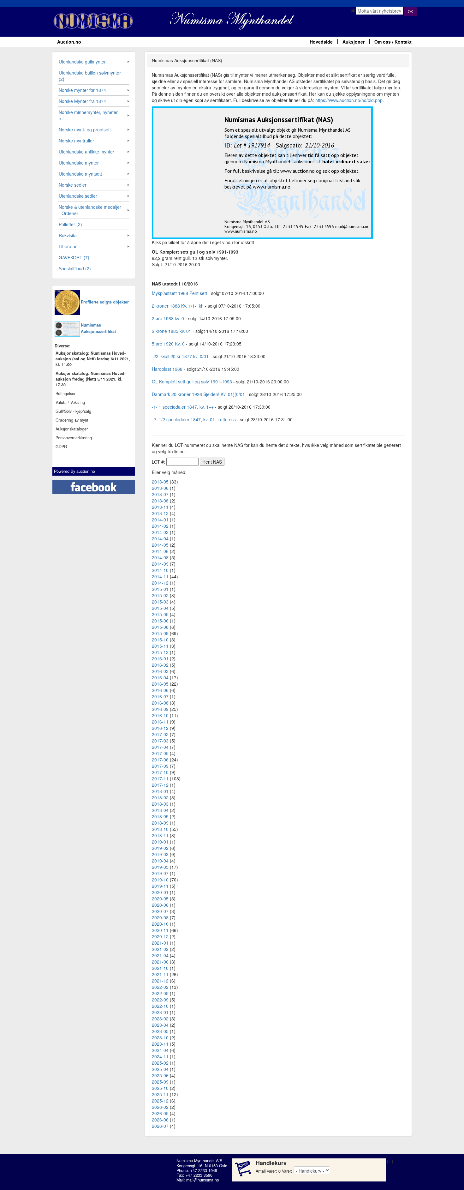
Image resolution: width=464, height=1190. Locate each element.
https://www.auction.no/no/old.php (349, 100)
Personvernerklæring (74, 438)
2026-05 (160, 1113)
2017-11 (160, 778)
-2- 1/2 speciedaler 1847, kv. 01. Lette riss (194, 419)
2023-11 (160, 1044)
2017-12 (160, 785)
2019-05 (160, 867)
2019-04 (160, 860)
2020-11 (160, 930)
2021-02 (160, 949)
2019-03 (160, 854)
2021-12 (160, 980)
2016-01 (160, 658)
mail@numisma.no (202, 1180)
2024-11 (160, 1056)
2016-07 (160, 696)
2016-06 (160, 690)
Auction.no (69, 41)
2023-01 (160, 1012)
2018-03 (160, 804)
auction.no (85, 471)
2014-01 (160, 519)
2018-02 (160, 797)
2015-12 (160, 652)
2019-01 (160, 841)
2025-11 (160, 1094)
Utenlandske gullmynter (82, 61)
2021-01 (160, 943)
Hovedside (321, 41)
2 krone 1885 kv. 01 (171, 331)
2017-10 (160, 772)
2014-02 (160, 526)
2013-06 (160, 488)
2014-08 (160, 557)
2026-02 (160, 1107)
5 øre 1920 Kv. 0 (168, 343)
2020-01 (160, 892)
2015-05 (160, 614)
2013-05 (160, 481)
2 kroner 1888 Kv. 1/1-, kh (178, 306)
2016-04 (160, 677)
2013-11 (160, 507)
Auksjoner (353, 41)
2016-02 (160, 665)
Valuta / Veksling (70, 402)
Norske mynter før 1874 (82, 90)
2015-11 (160, 646)
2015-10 (160, 639)
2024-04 (160, 1050)
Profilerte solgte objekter (105, 302)
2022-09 (160, 999)
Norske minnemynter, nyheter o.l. (88, 115)
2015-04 (160, 608)
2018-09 (160, 823)
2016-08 (160, 703)
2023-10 (160, 1037)
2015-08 (160, 627)
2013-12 (160, 513)
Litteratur (68, 246)
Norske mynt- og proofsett (85, 129)
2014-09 (160, 564)
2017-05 (160, 753)
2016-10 (160, 715)
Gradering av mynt (72, 420)
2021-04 (160, 955)
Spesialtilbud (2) (75, 268)
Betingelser (65, 393)
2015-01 (160, 589)
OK (410, 11)
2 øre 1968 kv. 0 (168, 318)
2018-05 (160, 816)
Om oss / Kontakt (393, 41)
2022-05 (160, 993)
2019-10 (160, 879)
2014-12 (160, 583)
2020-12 (160, 936)
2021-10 (160, 968)
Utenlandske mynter (79, 162)
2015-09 (160, 633)
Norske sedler (72, 185)
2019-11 (160, 886)
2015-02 (160, 595)
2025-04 (160, 1069)
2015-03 (160, 601)
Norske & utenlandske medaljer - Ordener (90, 210)
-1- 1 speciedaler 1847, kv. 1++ (183, 407)
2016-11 (160, 721)
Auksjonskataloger (72, 429)
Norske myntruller (76, 140)
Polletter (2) (70, 224)
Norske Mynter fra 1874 (82, 101)
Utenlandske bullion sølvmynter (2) (90, 75)
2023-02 (160, 1018)
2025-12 (160, 1100)
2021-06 (160, 962)
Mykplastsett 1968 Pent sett (179, 293)
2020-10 (160, 924)
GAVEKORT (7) (74, 257)
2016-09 (160, 709)
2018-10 (160, 829)
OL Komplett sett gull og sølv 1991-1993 (192, 381)
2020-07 (160, 911)
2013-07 (160, 494)
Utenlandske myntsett (80, 174)
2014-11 (160, 576)
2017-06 (160, 759)
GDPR (61, 446)
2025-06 (160, 1075)
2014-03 (160, 532)
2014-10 (160, 570)
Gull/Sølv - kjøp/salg (73, 411)
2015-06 (160, 620)
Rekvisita (68, 235)
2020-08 (160, 917)
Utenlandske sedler (78, 196)
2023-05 (160, 1031)
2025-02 (160, 1063)
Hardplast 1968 (167, 369)
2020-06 (160, 905)
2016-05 (160, 684)
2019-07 (160, 873)
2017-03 (160, 740)
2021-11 (160, 974)
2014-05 (160, 545)
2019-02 (160, 848)
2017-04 (160, 747)
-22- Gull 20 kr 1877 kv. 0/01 (180, 356)
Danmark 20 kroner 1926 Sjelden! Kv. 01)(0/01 (198, 394)
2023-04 (160, 1025)
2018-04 (160, 810)
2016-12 (160, 728)
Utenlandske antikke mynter (86, 151)
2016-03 (160, 671)
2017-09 (160, 766)
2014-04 (160, 538)
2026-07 (160, 1126)
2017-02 (160, 734)
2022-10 (160, 1006)
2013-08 (160, 500)
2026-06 (160, 1119)
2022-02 (160, 987)
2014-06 (160, 551)
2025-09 (160, 1082)
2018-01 (160, 791)
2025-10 (160, 1088)
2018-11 (160, 835)
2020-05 (160, 898)
